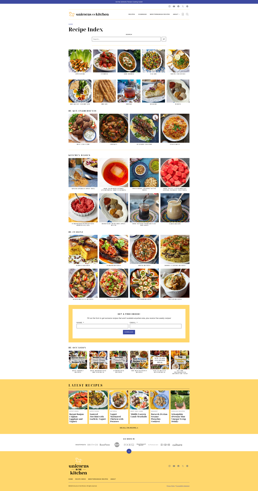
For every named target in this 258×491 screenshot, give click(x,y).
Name (80, 323)
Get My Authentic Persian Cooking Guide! (129, 2)
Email (134, 323)
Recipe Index (80, 479)
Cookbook (142, 14)
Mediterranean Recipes (160, 14)
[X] (183, 6)
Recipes (132, 14)
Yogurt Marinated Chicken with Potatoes (116, 418)
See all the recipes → (129, 427)
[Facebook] (178, 6)
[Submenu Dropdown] (179, 14)
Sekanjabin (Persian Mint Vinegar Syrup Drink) (178, 418)
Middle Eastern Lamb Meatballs (139, 415)
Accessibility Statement (182, 486)
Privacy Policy (171, 486)
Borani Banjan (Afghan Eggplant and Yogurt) (76, 418)
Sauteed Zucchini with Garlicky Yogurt (98, 416)
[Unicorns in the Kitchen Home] (89, 14)
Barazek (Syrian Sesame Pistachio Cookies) (159, 418)
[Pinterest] (187, 6)
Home (71, 24)
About (175, 14)
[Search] (187, 14)
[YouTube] (174, 6)
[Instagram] (169, 6)
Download (129, 332)
